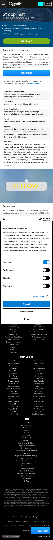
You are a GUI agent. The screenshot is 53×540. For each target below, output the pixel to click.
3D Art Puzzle (13, 414)
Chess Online (13, 361)
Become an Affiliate (38, 521)
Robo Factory (13, 376)
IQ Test (26, 481)
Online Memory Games (26, 468)
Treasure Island (13, 381)
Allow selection (26, 311)
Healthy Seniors (38, 329)
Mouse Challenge (39, 396)
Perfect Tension (39, 399)
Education (26, 430)
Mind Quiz (26, 453)
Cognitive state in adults (38, 334)
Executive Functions (13, 342)
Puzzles (39, 366)
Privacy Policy (25, 517)
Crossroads (39, 379)
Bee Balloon (39, 376)
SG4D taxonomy (38, 339)
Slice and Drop (39, 401)
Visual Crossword (13, 389)
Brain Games (26, 463)
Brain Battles (26, 478)
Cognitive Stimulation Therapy (26, 456)
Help (29, 526)
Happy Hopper (39, 361)
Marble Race (13, 399)
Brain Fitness (13, 329)
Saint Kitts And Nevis (12, 536)
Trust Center (26, 530)
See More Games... (39, 414)
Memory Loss (13, 334)
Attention (13, 352)
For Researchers (26, 428)
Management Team (39, 517)
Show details (39, 296)
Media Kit (26, 521)
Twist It (39, 404)
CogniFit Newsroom (14, 521)
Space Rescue (14, 394)
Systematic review (38, 337)
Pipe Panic (13, 368)
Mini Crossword (13, 363)
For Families (26, 423)
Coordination (13, 344)
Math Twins (39, 391)
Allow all (26, 304)
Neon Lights (13, 384)
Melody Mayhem (13, 409)
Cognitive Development (26, 445)
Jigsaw (39, 386)
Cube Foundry (39, 381)
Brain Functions (13, 339)
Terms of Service (13, 517)
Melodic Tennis (13, 401)
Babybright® (26, 438)
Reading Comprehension (26, 473)
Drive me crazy (13, 386)
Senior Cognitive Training (38, 332)
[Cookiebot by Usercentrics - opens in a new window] (39, 219)
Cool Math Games (26, 471)
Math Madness (13, 396)
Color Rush (13, 411)
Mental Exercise (26, 466)
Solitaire (13, 373)
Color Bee (39, 373)
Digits (39, 371)
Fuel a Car (39, 389)
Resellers (26, 440)
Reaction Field (39, 409)
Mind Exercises (26, 458)
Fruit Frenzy (13, 366)
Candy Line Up (39, 363)
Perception (13, 350)
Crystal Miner (13, 371)
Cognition (13, 332)
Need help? (42, 531)
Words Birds (39, 411)
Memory (13, 347)
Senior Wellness (38, 327)
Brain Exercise (26, 448)
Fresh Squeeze (39, 384)
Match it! (13, 391)
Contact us (22, 526)
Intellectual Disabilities (13, 337)
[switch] (46, 270)
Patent (26, 433)
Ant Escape (14, 379)
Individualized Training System (26, 450)
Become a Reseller (10, 526)
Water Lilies (39, 406)
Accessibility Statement (41, 526)
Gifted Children (26, 476)
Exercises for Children (26, 443)
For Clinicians (26, 425)
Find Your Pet (13, 406)
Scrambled (13, 404)
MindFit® (26, 435)
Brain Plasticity (13, 327)
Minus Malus (39, 394)
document (34, 83)
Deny (26, 319)
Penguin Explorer (39, 368)
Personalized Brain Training (26, 461)
